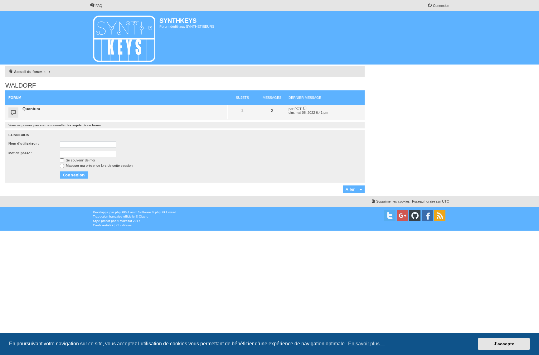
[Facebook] (427, 215)
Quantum (31, 109)
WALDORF (20, 85)
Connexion (18, 135)
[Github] (414, 215)
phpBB (120, 212)
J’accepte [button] (504, 343)
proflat (105, 221)
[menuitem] (96, 5)
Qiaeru (143, 216)
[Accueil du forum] (124, 37)
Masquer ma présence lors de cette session (99, 165)
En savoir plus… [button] (366, 343)
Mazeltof (126, 221)
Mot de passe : (20, 153)
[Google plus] (402, 215)
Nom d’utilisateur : (23, 143)
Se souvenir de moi (80, 160)
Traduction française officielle (114, 216)
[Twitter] (390, 215)
